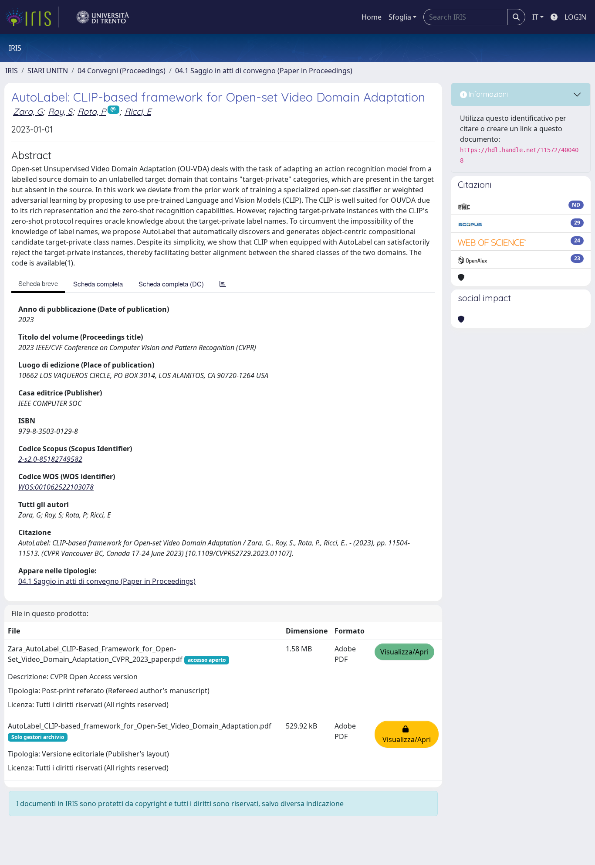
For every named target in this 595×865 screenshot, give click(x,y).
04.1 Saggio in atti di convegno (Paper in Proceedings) (263, 70)
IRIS (11, 70)
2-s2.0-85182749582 (50, 459)
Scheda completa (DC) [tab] (171, 283)
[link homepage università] (102, 17)
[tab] (222, 283)
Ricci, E (138, 111)
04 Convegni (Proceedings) (122, 70)
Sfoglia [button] (400, 17)
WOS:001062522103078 (56, 487)
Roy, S (60, 111)
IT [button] (535, 17)
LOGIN (575, 17)
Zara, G (28, 111)
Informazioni (487, 94)
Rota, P (92, 111)
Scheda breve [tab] (38, 283)
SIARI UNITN (47, 70)
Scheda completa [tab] (98, 283)
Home (372, 17)
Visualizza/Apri (404, 652)
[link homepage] (31, 17)
